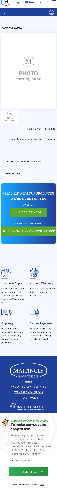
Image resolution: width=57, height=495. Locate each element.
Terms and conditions (28, 392)
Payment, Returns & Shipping (28, 386)
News (28, 381)
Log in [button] (12, 138)
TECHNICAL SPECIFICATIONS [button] (23, 161)
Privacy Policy (28, 397)
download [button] (12, 173)
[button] (52, 12)
